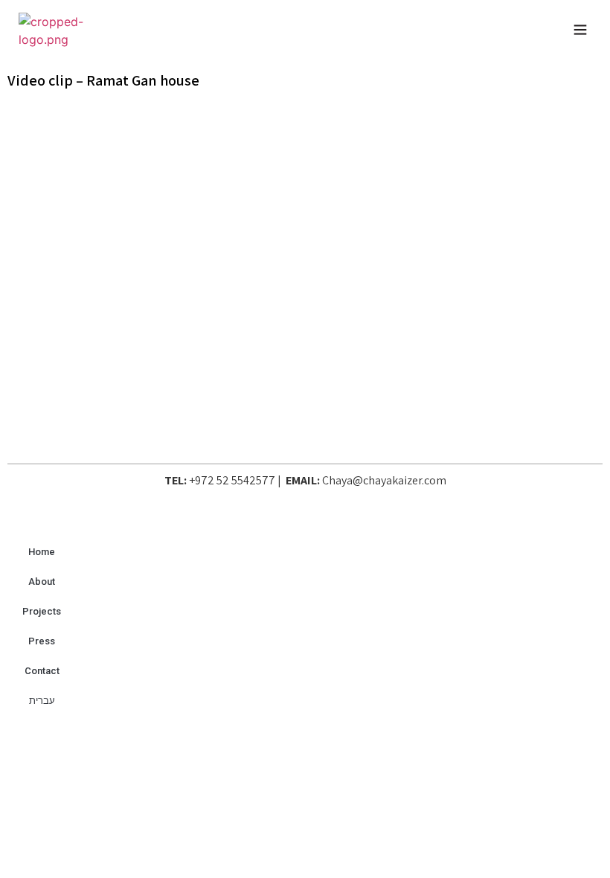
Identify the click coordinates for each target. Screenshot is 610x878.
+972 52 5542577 (232, 480)
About (41, 581)
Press (41, 641)
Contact (42, 670)
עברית (42, 700)
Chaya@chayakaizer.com (384, 480)
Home (41, 551)
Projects (41, 611)
